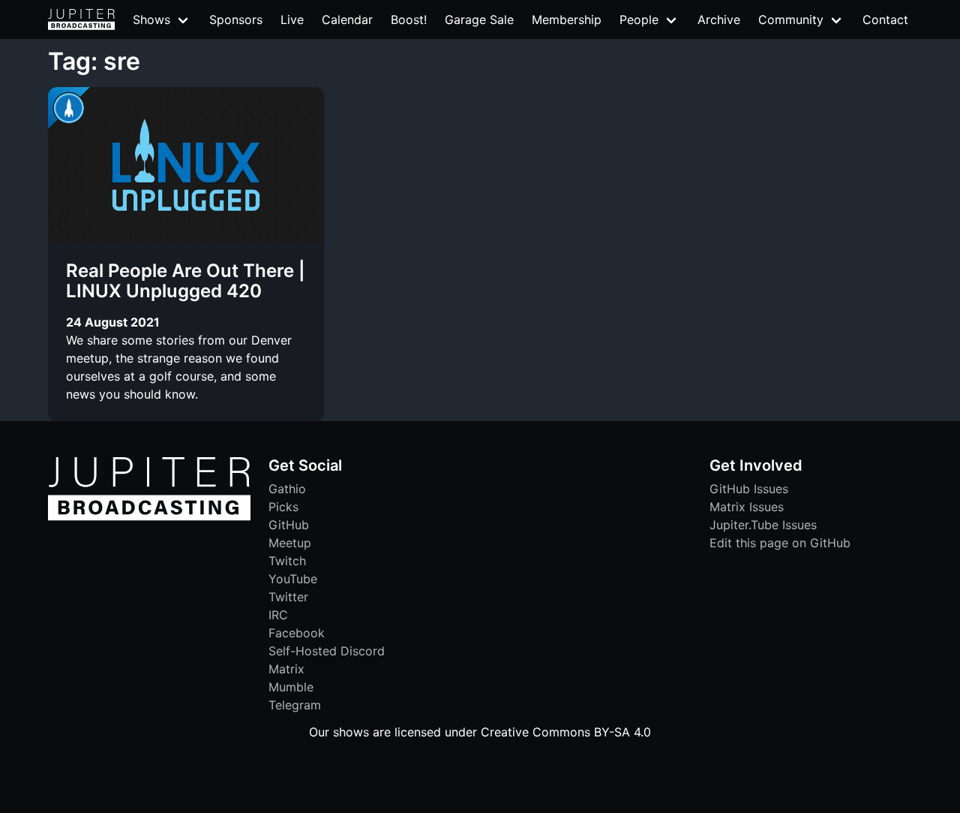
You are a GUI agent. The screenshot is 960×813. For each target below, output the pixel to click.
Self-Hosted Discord (326, 650)
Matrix (286, 668)
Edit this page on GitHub (780, 542)
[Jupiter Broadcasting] (149, 516)
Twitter (288, 596)
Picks (283, 506)
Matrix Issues (747, 506)
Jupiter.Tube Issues (763, 524)
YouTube (292, 578)
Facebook (296, 632)
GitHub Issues (749, 488)
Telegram (294, 704)
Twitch (287, 560)
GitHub (288, 524)
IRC (278, 614)
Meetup (289, 542)
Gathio (287, 488)
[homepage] (81, 19)
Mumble (291, 686)
